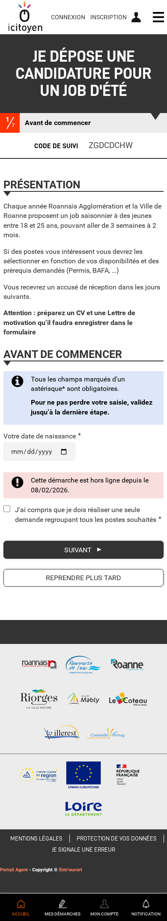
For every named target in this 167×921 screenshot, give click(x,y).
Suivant (78, 550)
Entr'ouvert (70, 870)
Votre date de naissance (42, 436)
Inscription (108, 17)
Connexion (68, 17)
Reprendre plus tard (83, 578)
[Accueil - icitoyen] (25, 17)
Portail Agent (14, 870)
